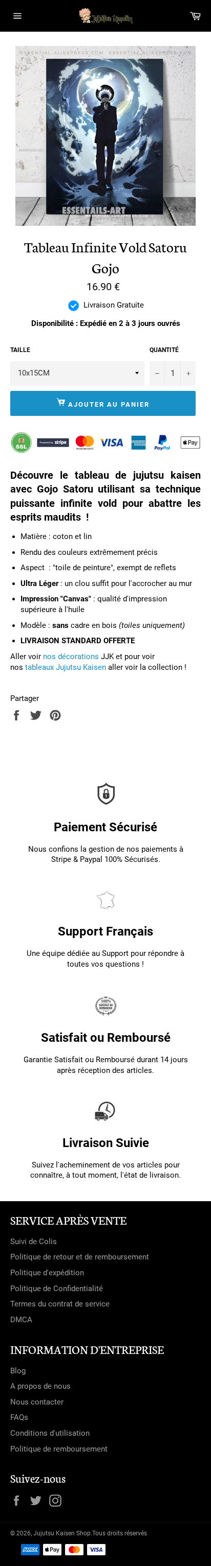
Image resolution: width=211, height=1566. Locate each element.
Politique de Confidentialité (56, 1288)
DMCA (21, 1319)
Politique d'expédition (47, 1272)
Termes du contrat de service (60, 1303)
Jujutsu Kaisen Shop (62, 1533)
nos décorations (71, 656)
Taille (20, 350)
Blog (18, 1370)
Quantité (164, 350)
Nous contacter (37, 1402)
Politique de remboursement (59, 1449)
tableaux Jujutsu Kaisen (65, 667)
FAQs (19, 1417)
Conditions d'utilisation (50, 1433)
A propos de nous (40, 1386)
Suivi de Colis (33, 1241)
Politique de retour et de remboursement (79, 1256)
